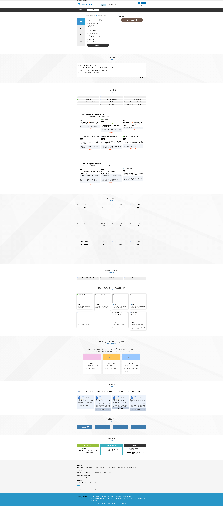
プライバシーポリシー (110, 496)
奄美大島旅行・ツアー (108, 472)
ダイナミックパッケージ (82, 477)
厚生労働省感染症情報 (141, 498)
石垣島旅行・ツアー (81, 472)
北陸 (139, 391)
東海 (117, 391)
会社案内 (93, 496)
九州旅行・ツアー (98, 467)
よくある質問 (121, 426)
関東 (87, 391)
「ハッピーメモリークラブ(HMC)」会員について (99, 498)
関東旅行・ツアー (124, 467)
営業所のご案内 (103, 426)
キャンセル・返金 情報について (85, 427)
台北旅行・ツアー (89, 489)
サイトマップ (125, 498)
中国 (133, 391)
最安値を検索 (98, 45)
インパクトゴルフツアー (82, 482)
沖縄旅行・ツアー (81, 467)
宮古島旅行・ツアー (90, 472)
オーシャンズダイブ (92, 482)
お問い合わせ (139, 426)
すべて (80, 391)
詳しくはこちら (131, 20)
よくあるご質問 (119, 498)
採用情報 (104, 496)
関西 (122, 391)
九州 (92, 391)
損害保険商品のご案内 (132, 498)
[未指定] (98, 26)
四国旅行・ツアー (106, 467)
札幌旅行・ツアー (99, 472)
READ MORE (143, 77)
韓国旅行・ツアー (116, 489)
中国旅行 (104, 489)
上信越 (98, 391)
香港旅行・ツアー (97, 489)
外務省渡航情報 (94, 500)
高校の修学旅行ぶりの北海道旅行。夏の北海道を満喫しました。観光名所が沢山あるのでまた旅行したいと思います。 (85, 404)
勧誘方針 (124, 496)
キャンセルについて (112, 498)
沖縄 (104, 391)
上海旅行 (109, 489)
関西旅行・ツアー (133, 467)
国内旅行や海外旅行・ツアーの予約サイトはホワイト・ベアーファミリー (110, 503)
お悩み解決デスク (130, 496)
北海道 (110, 391)
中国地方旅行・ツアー (116, 467)
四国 (128, 391)
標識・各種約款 (118, 496)
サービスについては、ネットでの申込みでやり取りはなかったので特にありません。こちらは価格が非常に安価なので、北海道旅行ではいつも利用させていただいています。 (120, 405)
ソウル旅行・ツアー (124, 489)
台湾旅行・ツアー (81, 489)
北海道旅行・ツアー (89, 467)
